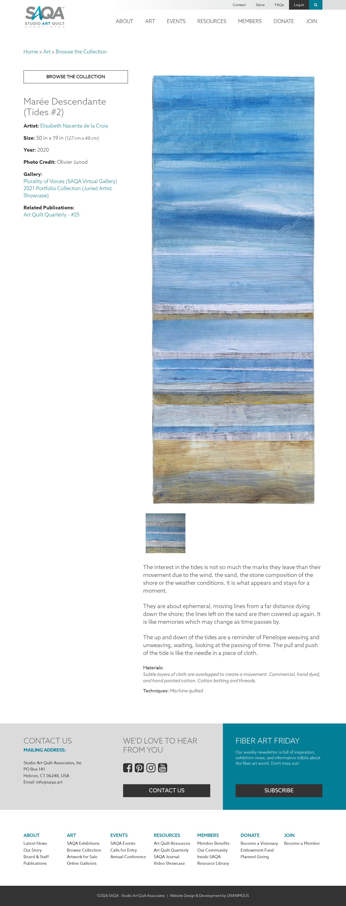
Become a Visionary (259, 843)
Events (176, 21)
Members (250, 21)
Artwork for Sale (82, 857)
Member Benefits (213, 843)
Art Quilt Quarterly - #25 (52, 214)
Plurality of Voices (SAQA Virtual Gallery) (70, 181)
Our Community (212, 850)
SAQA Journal (166, 857)
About (124, 21)
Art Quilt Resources (172, 843)
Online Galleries (82, 863)
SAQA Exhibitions (83, 843)
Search (315, 5)
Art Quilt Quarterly (171, 850)
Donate (284, 21)
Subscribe (279, 791)
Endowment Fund (257, 850)
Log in (299, 4)
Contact (239, 4)
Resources (211, 21)
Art (150, 21)
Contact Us (166, 791)
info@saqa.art (49, 782)
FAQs (279, 4)
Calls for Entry (123, 850)
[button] (233, 506)
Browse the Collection (81, 51)
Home (31, 51)
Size (28, 137)
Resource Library (213, 863)
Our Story (33, 850)
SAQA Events (122, 843)
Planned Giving (255, 857)
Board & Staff (36, 857)
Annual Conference (128, 857)
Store (260, 4)
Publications (35, 863)
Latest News (35, 843)
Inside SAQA (209, 857)
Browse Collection (84, 850)
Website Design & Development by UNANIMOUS (209, 895)
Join (311, 21)
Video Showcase (169, 863)
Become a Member (302, 843)
